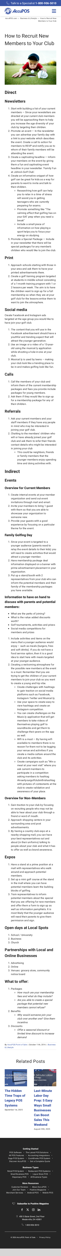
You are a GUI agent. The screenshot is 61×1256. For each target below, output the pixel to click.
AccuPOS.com (11, 18)
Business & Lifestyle (28, 18)
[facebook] (22, 1209)
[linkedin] (39, 1209)
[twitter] (27, 1209)
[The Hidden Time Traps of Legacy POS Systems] (16, 1071)
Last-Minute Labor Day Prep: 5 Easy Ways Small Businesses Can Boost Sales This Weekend (43, 1107)
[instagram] (33, 1209)
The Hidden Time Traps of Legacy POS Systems (15, 1098)
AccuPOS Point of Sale (17, 1044)
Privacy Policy (45, 1237)
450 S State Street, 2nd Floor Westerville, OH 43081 (32, 1218)
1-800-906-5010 (32, 1225)
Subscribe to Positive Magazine (33, 1203)
